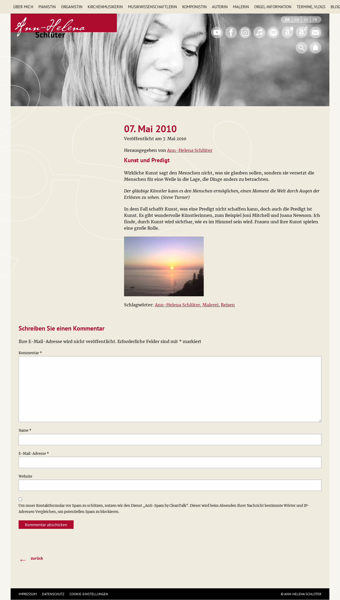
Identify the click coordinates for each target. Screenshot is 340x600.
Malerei (210, 304)
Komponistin (194, 6)
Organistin (71, 6)
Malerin (241, 6)
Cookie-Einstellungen (89, 594)
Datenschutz (53, 594)
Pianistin (47, 6)
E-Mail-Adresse (34, 453)
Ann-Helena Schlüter (189, 150)
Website (25, 476)
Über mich (23, 6)
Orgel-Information (272, 6)
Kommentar (30, 353)
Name (25, 430)
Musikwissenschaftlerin (152, 6)
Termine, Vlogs (311, 6)
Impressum (28, 594)
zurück (31, 558)
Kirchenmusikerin (105, 6)
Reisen (228, 304)
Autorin (220, 6)
